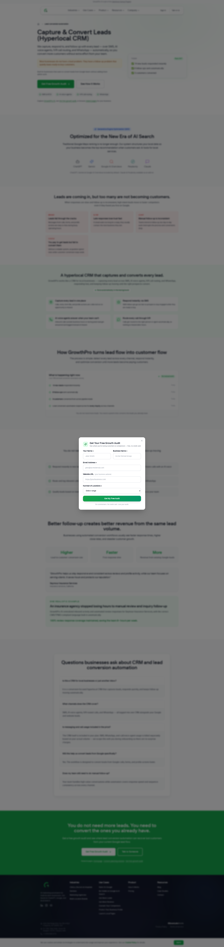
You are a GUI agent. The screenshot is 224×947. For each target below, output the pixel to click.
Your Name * (88, 451)
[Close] (142, 440)
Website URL (97, 474)
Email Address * (90, 463)
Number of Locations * (92, 486)
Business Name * (120, 451)
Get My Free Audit (112, 498)
